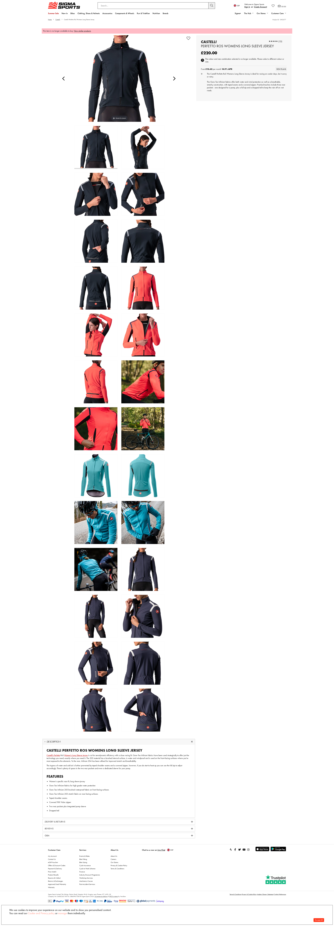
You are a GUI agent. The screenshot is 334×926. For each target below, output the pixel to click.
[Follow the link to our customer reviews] (276, 879)
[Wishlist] (273, 6)
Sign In (247, 6)
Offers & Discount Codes (56, 865)
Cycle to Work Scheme (87, 868)
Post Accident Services (87, 884)
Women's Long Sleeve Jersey (76, 755)
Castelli (57, 19)
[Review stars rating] (273, 41)
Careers (113, 859)
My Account (52, 856)
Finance (82, 872)
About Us (114, 850)
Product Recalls (53, 875)
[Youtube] (244, 849)
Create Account (260, 6)
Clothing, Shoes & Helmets (88, 13)
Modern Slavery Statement (265, 894)
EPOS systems (113, 896)
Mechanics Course (86, 881)
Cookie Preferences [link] (280, 894)
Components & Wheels (124, 13)
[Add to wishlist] (188, 38)
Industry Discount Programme (89, 875)
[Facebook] (235, 849)
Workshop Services (86, 878)
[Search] (211, 5)
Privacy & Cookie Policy (119, 865)
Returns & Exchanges (55, 881)
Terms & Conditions (117, 868)
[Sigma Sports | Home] (64, 5)
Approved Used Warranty (57, 884)
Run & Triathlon (143, 13)
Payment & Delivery (55, 868)
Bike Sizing (83, 862)
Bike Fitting (83, 859)
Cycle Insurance (85, 865)
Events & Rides (84, 856)
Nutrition (156, 13)
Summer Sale (53, 13)
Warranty (51, 887)
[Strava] (230, 849)
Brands (165, 13)
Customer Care (54, 850)
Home (50, 19)
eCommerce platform (101, 896)
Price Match (52, 872)
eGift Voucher (53, 862)
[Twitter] (239, 849)
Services (82, 850)
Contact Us (52, 859)
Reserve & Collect (54, 878)
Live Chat (161, 850)
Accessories (107, 13)
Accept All (319, 920)
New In (65, 13)
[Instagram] (248, 849)
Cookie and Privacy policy (41, 913)
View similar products (82, 31)
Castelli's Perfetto (53, 755)
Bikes (72, 13)
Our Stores (114, 862)
